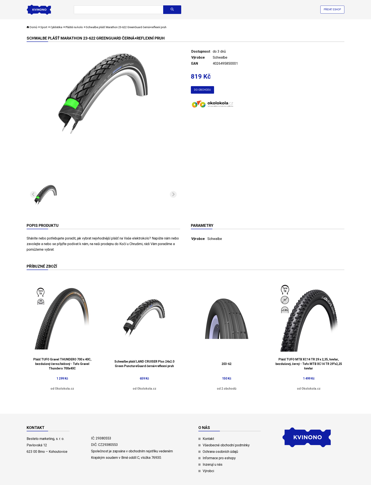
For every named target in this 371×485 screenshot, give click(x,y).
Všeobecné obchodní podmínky (226, 445)
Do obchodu (202, 89)
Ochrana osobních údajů (220, 452)
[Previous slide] (33, 194)
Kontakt (208, 439)
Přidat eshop (332, 9)
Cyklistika (56, 27)
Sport (43, 27)
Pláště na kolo (74, 27)
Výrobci (208, 471)
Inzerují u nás (212, 464)
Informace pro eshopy (219, 458)
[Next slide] (173, 194)
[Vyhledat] (172, 9)
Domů (33, 27)
